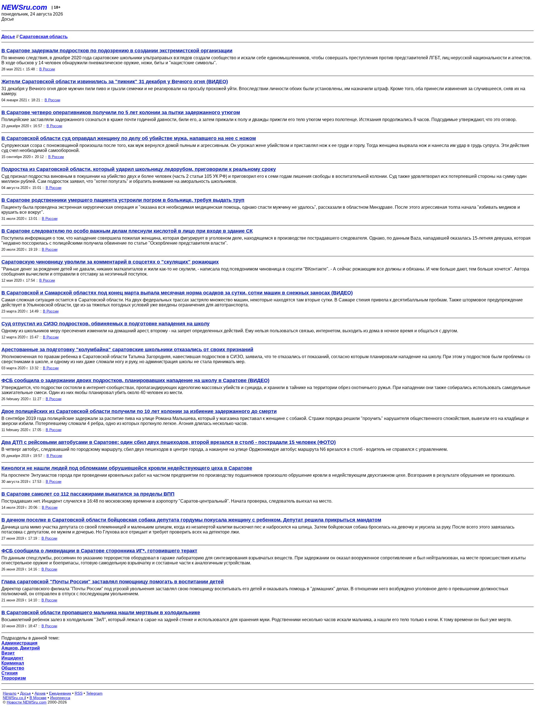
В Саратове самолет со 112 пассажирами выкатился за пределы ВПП (87, 494)
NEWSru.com (24, 7)
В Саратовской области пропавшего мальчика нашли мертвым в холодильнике (100, 612)
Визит (8, 653)
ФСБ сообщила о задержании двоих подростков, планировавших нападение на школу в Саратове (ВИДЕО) (135, 380)
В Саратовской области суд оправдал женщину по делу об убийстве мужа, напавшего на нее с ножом (128, 138)
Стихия (9, 673)
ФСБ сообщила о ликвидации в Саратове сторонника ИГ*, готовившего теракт (99, 551)
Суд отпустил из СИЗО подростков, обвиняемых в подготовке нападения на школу (105, 323)
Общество (12, 668)
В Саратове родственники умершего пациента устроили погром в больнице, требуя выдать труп (122, 200)
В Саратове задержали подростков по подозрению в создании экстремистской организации (116, 50)
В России (47, 69)
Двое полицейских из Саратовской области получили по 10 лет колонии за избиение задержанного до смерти (139, 411)
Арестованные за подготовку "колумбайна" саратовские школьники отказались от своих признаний (127, 349)
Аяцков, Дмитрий (20, 648)
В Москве (38, 697)
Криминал (12, 663)
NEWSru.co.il (14, 697)
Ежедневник (60, 693)
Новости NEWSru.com (27, 702)
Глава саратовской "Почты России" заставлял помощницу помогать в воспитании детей (112, 581)
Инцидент (12, 658)
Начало (9, 693)
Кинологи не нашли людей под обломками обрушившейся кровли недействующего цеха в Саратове (126, 468)
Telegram (94, 693)
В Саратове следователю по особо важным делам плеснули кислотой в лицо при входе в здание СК (127, 231)
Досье (25, 693)
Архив (40, 693)
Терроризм (13, 678)
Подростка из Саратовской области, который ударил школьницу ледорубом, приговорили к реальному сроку (138, 169)
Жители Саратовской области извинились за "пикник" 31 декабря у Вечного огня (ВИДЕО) (114, 81)
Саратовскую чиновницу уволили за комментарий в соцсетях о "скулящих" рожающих (110, 262)
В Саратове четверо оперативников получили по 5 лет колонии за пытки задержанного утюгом (120, 112)
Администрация (19, 643)
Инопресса (60, 697)
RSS (78, 693)
